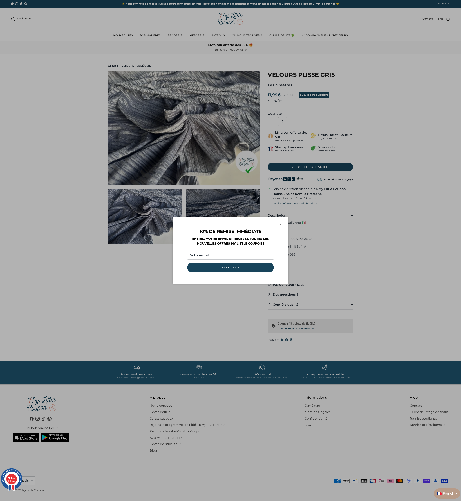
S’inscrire (230, 267)
